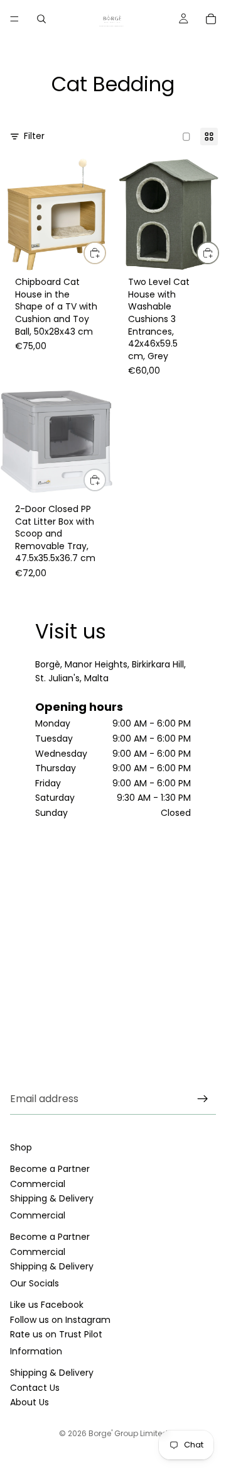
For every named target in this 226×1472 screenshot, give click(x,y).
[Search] (41, 19)
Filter (34, 136)
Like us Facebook (46, 1305)
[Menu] (14, 18)
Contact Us (35, 1387)
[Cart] (211, 19)
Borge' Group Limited (128, 1433)
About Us (29, 1402)
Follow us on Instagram (60, 1319)
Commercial (37, 1184)
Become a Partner (50, 1169)
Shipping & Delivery (52, 1198)
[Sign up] (203, 1099)
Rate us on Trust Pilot (56, 1334)
